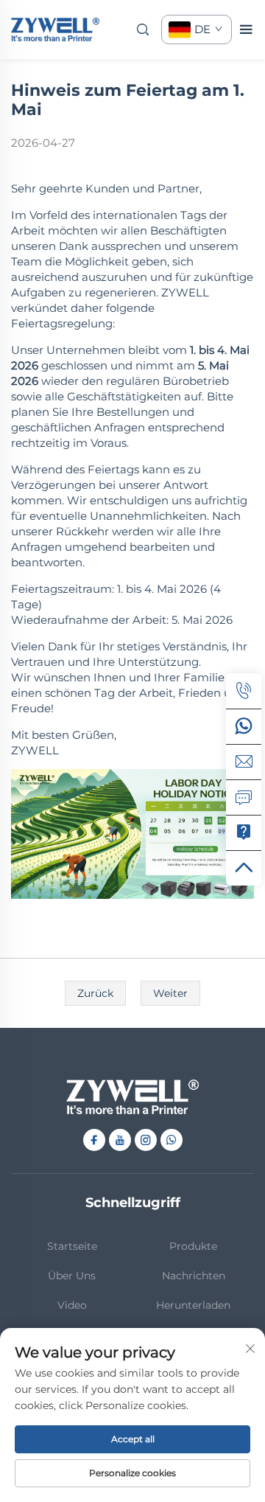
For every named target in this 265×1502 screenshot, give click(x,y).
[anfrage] (243, 797)
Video (72, 1305)
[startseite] (55, 28)
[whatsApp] (243, 726)
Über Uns (72, 1275)
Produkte (193, 1246)
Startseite (72, 1246)
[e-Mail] (243, 761)
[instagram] (146, 1140)
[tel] (243, 691)
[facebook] (94, 1140)
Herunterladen (193, 1305)
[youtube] (120, 1140)
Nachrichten (193, 1275)
